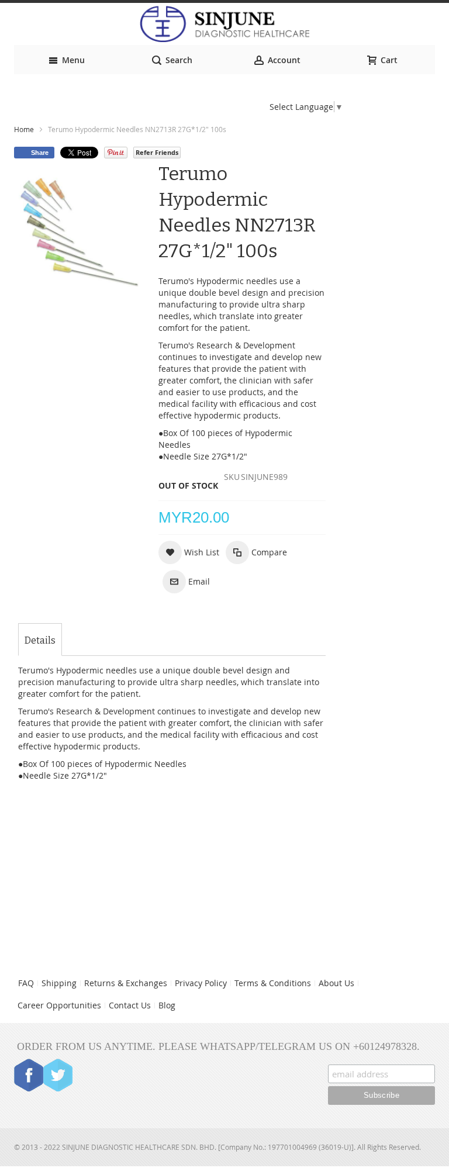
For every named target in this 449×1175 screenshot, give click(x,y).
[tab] (40, 640)
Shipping (59, 983)
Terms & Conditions (272, 983)
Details (40, 640)
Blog (166, 1005)
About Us (336, 983)
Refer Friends (157, 152)
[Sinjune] (224, 24)
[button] (188, 552)
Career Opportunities (59, 1005)
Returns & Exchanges (125, 983)
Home (24, 129)
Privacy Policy (201, 983)
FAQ (26, 983)
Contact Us (130, 1005)
